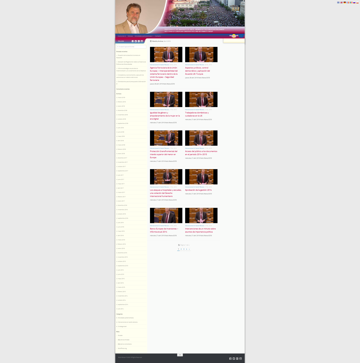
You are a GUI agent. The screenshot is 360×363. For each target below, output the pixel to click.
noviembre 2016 (123, 209)
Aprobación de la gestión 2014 (198, 190)
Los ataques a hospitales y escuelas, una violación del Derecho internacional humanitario (166, 193)
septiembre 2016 (123, 218)
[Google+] (139, 41)
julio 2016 (121, 222)
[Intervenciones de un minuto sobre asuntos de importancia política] (201, 215)
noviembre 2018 (123, 115)
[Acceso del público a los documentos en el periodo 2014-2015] (201, 138)
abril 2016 (121, 235)
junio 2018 (121, 132)
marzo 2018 (121, 145)
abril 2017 (121, 188)
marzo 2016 (121, 240)
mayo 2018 (121, 136)
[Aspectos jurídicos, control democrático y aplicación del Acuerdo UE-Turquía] (201, 54)
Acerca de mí (122, 36)
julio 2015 (121, 270)
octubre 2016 (122, 214)
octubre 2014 (122, 300)
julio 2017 (121, 175)
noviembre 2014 (123, 296)
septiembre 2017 (123, 171)
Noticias (130, 36)
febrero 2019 (122, 102)
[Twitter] (136, 41)
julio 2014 (121, 309)
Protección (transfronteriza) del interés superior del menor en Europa (163, 154)
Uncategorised (122, 326)
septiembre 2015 (123, 266)
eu (241, 36)
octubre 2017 (122, 166)
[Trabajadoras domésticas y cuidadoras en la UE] (201, 99)
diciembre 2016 (122, 205)
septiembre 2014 (123, 304)
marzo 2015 (121, 287)
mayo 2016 (121, 231)
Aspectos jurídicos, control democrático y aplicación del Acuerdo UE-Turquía (197, 71)
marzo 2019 (121, 97)
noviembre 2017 (123, 162)
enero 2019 (121, 106)
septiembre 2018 (123, 123)
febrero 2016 (122, 244)
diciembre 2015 (122, 253)
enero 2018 (121, 153)
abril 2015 (121, 283)
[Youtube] (142, 41)
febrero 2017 (122, 197)
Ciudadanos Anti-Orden (233, 36)
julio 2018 (121, 128)
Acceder (120, 335)
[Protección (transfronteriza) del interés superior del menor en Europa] (166, 138)
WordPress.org (122, 348)
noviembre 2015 (123, 257)
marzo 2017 (121, 192)
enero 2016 (121, 248)
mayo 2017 (121, 184)
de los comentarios (125, 344)
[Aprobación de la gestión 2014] (201, 176)
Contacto (158, 36)
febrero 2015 (122, 291)
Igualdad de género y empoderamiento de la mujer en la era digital (165, 115)
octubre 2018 (122, 119)
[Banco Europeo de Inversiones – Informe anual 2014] (166, 215)
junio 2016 (121, 227)
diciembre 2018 (122, 110)
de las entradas (123, 340)
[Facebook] (133, 41)
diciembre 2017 (122, 158)
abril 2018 (121, 140)
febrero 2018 (122, 149)
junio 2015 (121, 274)
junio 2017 (121, 179)
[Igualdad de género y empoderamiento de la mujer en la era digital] (166, 99)
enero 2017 (121, 201)
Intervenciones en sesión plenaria (159, 65)
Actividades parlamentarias (143, 36)
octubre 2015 (122, 261)
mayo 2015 (121, 278)
